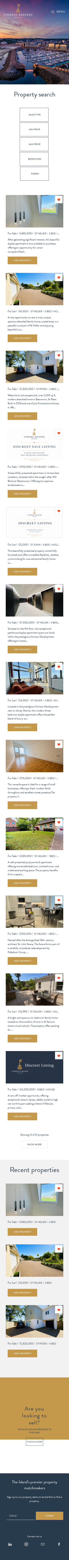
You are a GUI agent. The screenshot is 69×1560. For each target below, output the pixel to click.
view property (22, 260)
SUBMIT (50, 1515)
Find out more (34, 1441)
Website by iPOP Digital (13, 1558)
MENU (61, 12)
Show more (34, 1144)
